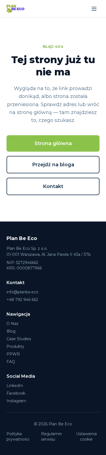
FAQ (11, 361)
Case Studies (19, 338)
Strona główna (53, 143)
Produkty (15, 346)
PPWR (13, 354)
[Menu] (94, 8)
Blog (11, 331)
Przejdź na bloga (53, 165)
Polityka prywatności (18, 436)
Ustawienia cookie (86, 436)
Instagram (16, 400)
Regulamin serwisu (51, 436)
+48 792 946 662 (22, 299)
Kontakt (53, 186)
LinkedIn (15, 385)
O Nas (12, 323)
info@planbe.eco (22, 292)
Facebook (16, 393)
